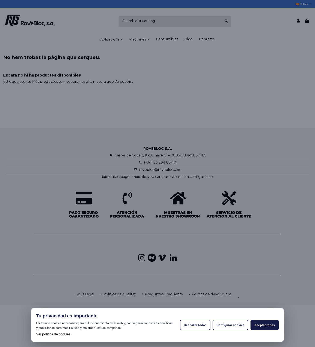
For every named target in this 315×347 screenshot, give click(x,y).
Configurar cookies (230, 325)
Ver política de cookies (53, 334)
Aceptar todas (264, 325)
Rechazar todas (195, 325)
